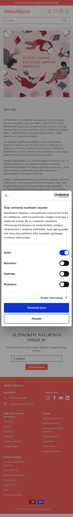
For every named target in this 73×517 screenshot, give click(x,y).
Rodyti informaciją (52, 297)
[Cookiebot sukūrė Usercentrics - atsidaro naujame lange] (54, 195)
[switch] (64, 263)
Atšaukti (36, 318)
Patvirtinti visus (36, 307)
